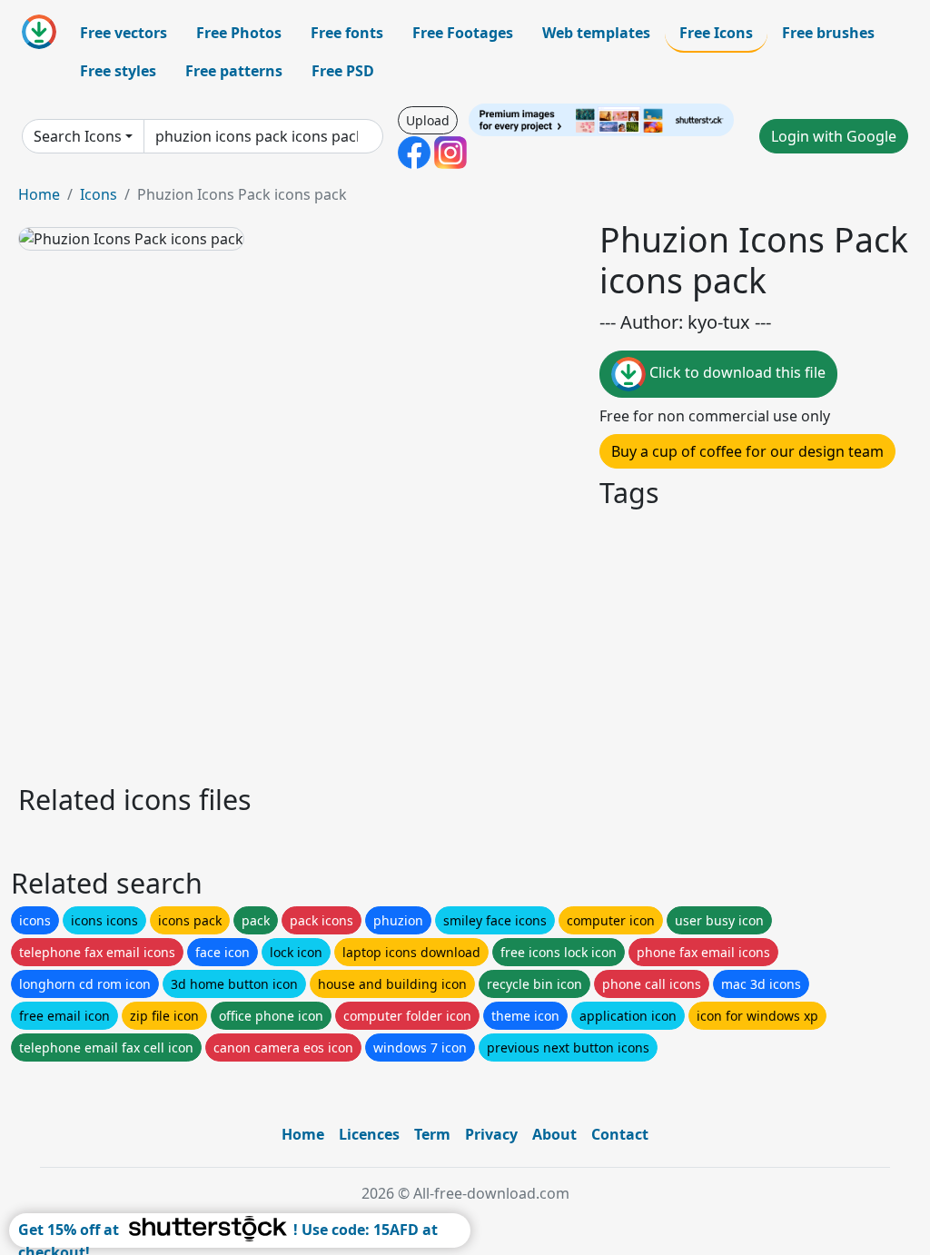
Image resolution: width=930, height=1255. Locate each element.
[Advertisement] (465, 643)
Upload (428, 120)
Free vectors (123, 33)
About (554, 1134)
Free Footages (462, 33)
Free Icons (716, 33)
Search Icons (78, 136)
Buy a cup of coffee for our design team (747, 451)
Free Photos (239, 33)
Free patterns (233, 71)
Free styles (118, 71)
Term (432, 1134)
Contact (619, 1134)
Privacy (491, 1134)
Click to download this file (736, 372)
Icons (98, 194)
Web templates (596, 33)
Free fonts (347, 33)
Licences (369, 1134)
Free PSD (343, 71)
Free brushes (828, 33)
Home (39, 194)
